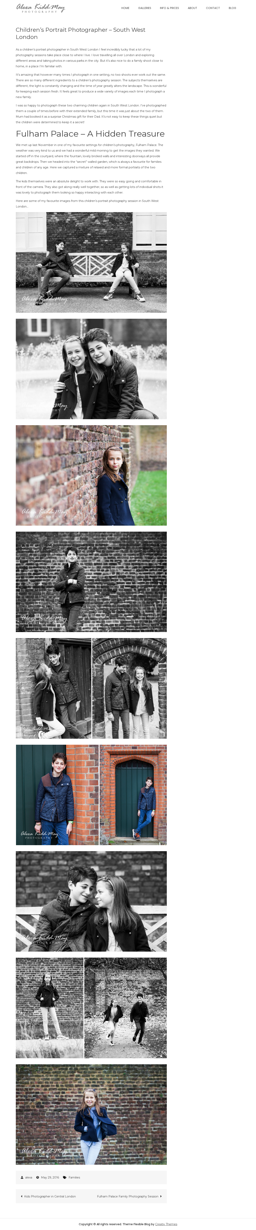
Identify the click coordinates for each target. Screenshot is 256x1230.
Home (125, 8)
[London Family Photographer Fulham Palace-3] (91, 475)
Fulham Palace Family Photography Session (127, 1196)
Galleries (144, 8)
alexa (28, 1177)
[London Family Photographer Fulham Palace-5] (91, 582)
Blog (232, 8)
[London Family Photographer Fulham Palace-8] (91, 1008)
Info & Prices (169, 8)
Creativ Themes (166, 1224)
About (192, 8)
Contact (213, 8)
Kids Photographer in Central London (50, 1196)
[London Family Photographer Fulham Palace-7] (91, 901)
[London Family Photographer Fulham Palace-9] (91, 1114)
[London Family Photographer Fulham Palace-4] (91, 795)
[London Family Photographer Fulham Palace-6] (91, 688)
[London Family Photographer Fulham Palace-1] (91, 262)
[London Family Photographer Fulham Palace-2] (91, 369)
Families (74, 1177)
